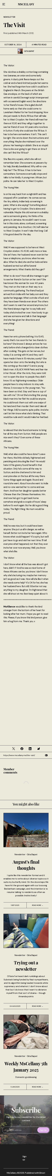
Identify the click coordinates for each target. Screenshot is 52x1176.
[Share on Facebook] (22, 748)
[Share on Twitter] (13, 748)
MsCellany (26, 4)
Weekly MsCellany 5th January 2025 (26, 1066)
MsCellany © (13, 1172)
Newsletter (9, 17)
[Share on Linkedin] (30, 748)
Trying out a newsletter (26, 965)
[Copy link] (46, 755)
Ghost (42, 1172)
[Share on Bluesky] (38, 748)
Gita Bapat (29, 51)
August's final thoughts (26, 865)
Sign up (23, 1158)
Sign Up (43, 1130)
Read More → (37, 905)
